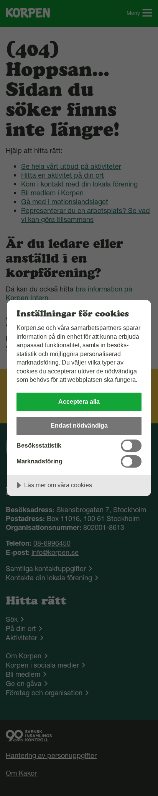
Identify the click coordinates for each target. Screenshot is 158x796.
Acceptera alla (79, 401)
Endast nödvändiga (79, 425)
